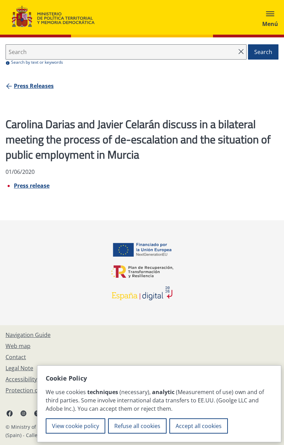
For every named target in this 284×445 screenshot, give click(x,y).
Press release (32, 185)
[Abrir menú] (270, 17)
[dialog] (159, 403)
